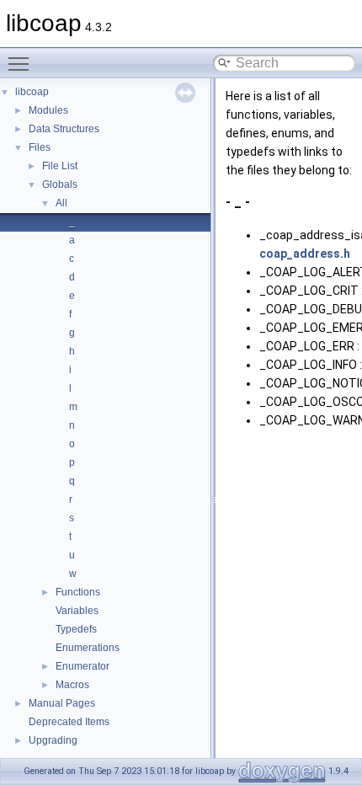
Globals (59, 184)
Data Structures (64, 129)
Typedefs (76, 629)
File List (59, 166)
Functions (78, 592)
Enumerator (82, 666)
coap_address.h (304, 253)
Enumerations (88, 648)
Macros (72, 685)
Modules (48, 110)
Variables (77, 611)
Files (40, 147)
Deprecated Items (69, 722)
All (61, 203)
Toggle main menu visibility (22, 63)
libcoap (32, 92)
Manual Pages (62, 703)
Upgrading (53, 740)
